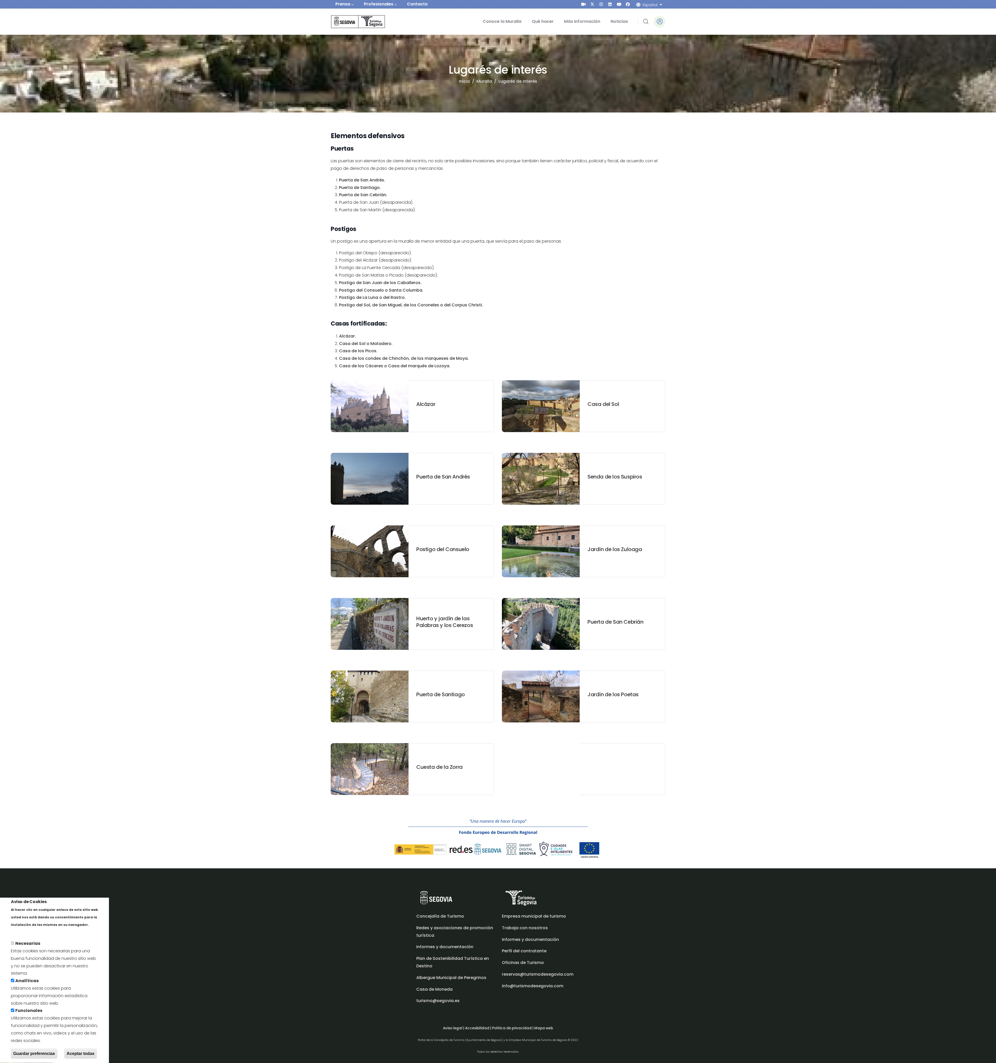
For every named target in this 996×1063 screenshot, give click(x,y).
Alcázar (425, 404)
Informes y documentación (530, 939)
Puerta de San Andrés (443, 476)
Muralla (484, 81)
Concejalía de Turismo (440, 916)
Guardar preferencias (34, 1053)
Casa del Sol (603, 404)
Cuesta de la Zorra (439, 767)
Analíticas (27, 981)
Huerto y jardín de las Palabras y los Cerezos (444, 622)
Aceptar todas (80, 1053)
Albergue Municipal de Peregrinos (451, 978)
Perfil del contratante (524, 951)
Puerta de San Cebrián (615, 621)
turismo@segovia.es (438, 1001)
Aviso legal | (454, 1028)
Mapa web (543, 1028)
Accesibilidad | (478, 1028)
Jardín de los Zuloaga (614, 549)
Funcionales (28, 1011)
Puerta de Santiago (440, 694)
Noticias (619, 21)
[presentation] (583, 4)
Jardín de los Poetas (613, 694)
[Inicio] (351, 22)
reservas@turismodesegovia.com (537, 974)
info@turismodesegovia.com (532, 986)
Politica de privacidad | (513, 1028)
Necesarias (27, 944)
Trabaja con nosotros (525, 928)
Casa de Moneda (434, 989)
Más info (20, 932)
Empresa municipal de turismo (534, 916)
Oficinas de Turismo (523, 963)
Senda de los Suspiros (614, 476)
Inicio (464, 81)
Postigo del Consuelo (442, 549)
